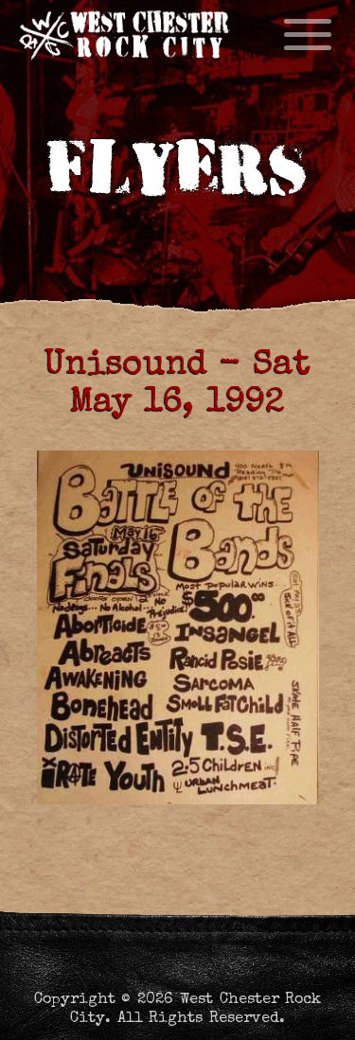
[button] (324, 1009)
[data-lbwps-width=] (177, 627)
